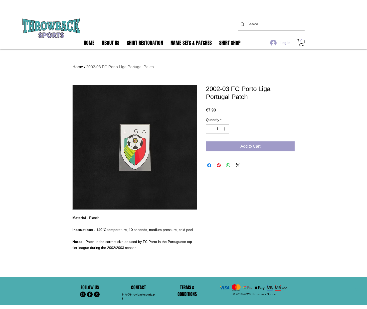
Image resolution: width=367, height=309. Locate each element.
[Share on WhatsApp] (228, 165)
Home (77, 67)
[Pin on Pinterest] (219, 165)
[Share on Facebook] (209, 165)
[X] (97, 294)
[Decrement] (210, 128)
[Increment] (225, 128)
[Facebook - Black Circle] (90, 294)
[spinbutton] (217, 128)
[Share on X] (238, 165)
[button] (301, 42)
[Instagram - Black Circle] (83, 294)
